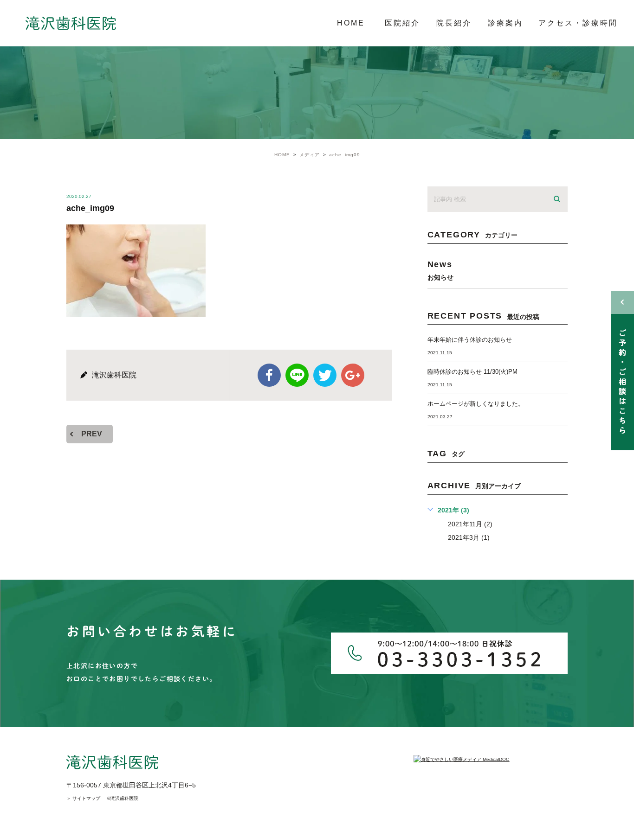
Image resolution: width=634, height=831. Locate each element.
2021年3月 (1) (469, 537)
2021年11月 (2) (470, 524)
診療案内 (505, 23)
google (352, 375)
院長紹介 (454, 23)
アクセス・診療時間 (578, 23)
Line (297, 375)
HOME (351, 23)
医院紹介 (402, 23)
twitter (324, 375)
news (440, 270)
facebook (269, 375)
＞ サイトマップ (83, 798)
